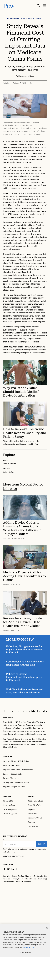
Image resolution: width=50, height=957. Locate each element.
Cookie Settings (25, 952)
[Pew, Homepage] (9, 5)
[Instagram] (8, 869)
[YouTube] (20, 869)
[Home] (25, 711)
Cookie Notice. (28, 947)
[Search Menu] (39, 6)
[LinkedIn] (12, 869)
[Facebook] (4, 869)
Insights (7, 796)
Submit (41, 844)
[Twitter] (16, 869)
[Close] (47, 928)
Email (5, 840)
